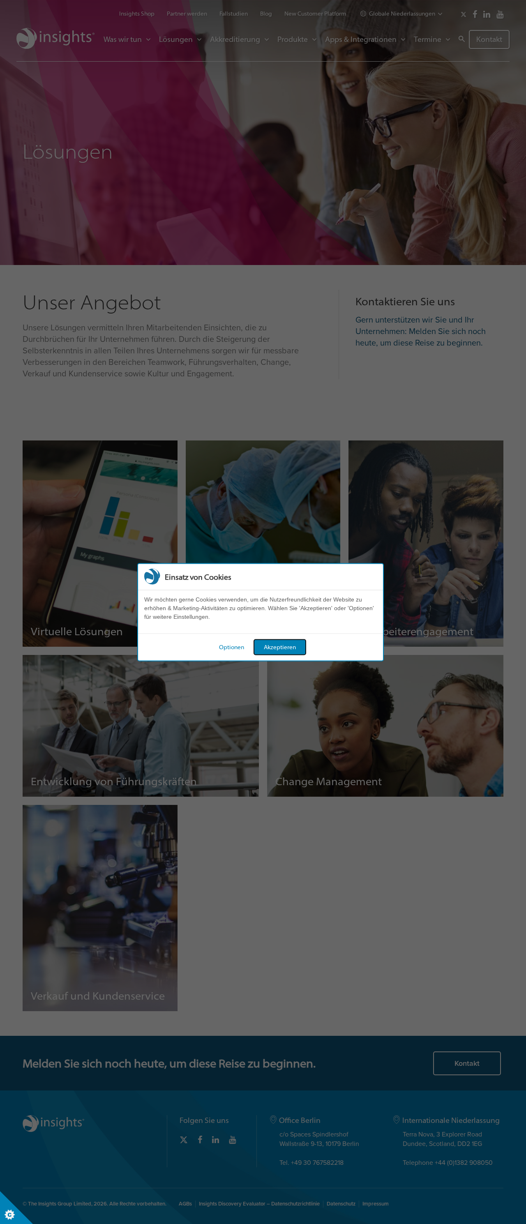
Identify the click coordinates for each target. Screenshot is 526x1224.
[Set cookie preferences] (16, 1207)
